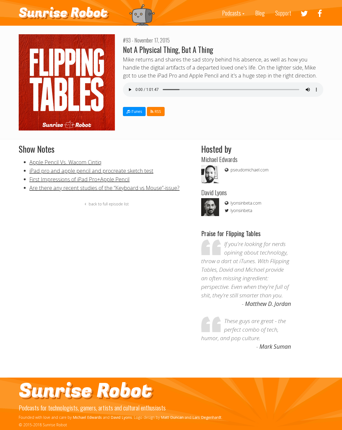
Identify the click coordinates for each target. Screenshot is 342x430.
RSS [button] (157, 111)
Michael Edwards (87, 417)
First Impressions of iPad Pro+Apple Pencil (79, 179)
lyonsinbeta (241, 210)
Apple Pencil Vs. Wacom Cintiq (65, 162)
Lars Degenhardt (206, 417)
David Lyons (121, 417)
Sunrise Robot (63, 12)
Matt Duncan (172, 417)
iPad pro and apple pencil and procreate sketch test (91, 170)
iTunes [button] (136, 111)
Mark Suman (275, 346)
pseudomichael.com (249, 170)
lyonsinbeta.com (245, 203)
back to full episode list (108, 203)
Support (283, 13)
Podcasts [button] (232, 13)
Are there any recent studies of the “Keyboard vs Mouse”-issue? (104, 187)
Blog (260, 13)
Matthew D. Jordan (268, 304)
